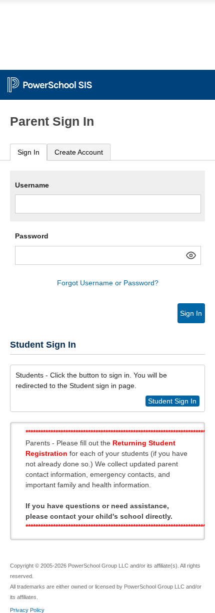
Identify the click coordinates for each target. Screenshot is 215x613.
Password (31, 236)
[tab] (28, 152)
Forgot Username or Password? (107, 283)
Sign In (29, 152)
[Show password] (191, 255)
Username (32, 185)
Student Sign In (172, 401)
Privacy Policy (27, 610)
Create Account (78, 152)
